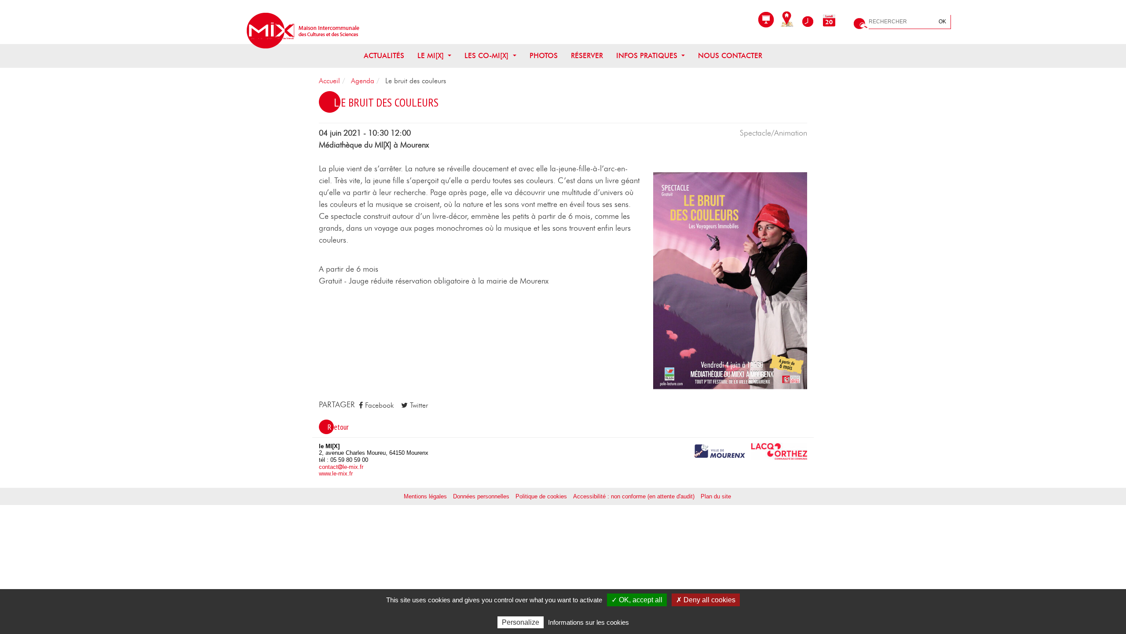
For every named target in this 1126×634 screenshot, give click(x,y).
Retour (338, 427)
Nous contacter (730, 55)
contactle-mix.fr (341, 467)
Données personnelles (481, 496)
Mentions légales (425, 496)
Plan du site (716, 496)
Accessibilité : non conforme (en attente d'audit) (634, 496)
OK (942, 21)
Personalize (520, 622)
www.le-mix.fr (336, 473)
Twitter (418, 405)
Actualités (384, 55)
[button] (730, 281)
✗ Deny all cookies (705, 600)
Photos (544, 55)
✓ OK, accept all (636, 600)
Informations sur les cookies (588, 622)
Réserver (587, 55)
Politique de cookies (541, 496)
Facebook (378, 405)
